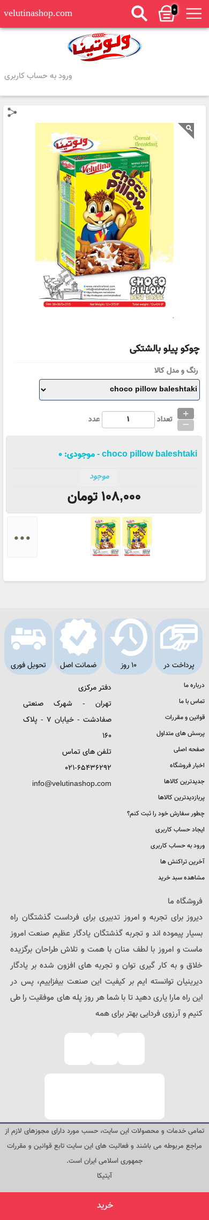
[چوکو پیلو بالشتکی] (104, 47)
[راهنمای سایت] (104, 1049)
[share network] (12, 112)
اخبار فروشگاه (187, 765)
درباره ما (194, 685)
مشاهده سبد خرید (181, 878)
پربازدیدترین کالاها (181, 797)
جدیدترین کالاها (184, 781)
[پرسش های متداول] (77, 1049)
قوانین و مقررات (185, 717)
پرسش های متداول (180, 733)
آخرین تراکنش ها (182, 862)
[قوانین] (131, 1049)
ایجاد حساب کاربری (180, 830)
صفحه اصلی (189, 749)
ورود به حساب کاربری (38, 76)
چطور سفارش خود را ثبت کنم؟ (166, 814)
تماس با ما (192, 701)
